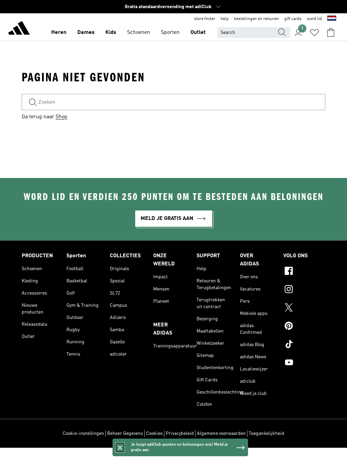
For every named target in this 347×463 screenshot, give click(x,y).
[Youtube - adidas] (304, 363)
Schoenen (138, 32)
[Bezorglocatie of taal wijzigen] (332, 19)
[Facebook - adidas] (304, 272)
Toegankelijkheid (266, 433)
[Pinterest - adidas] (304, 327)
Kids (110, 32)
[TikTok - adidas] (304, 345)
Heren (58, 32)
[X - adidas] (304, 308)
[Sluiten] (120, 447)
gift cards (293, 19)
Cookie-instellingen (83, 433)
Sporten (170, 32)
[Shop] (19, 29)
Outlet (198, 32)
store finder (204, 19)
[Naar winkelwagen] (331, 32)
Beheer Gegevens (125, 433)
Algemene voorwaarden (221, 433)
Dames (86, 32)
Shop (61, 117)
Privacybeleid (180, 433)
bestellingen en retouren (256, 19)
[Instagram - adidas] (304, 290)
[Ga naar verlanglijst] (314, 32)
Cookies (154, 433)
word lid (314, 19)
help (225, 19)
